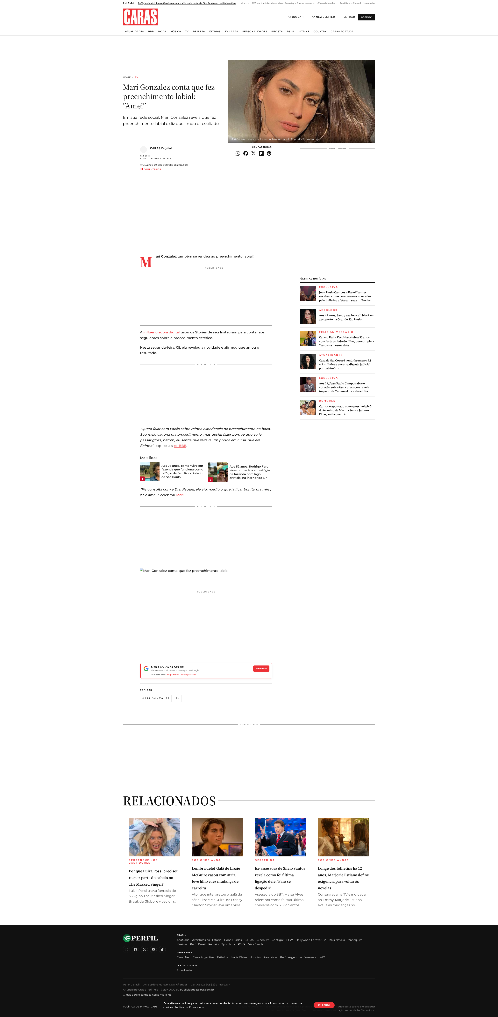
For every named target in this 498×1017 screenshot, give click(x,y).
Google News (172, 674)
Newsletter (325, 16)
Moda (162, 31)
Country (320, 31)
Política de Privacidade (140, 1006)
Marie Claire (239, 957)
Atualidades (134, 31)
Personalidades (254, 31)
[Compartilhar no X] (253, 153)
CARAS (249, 940)
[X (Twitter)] (144, 949)
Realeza (199, 31)
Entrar (349, 16)
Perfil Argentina (291, 957)
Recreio (213, 944)
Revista (277, 31)
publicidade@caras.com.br (197, 989)
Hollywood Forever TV (311, 940)
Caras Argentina (203, 957)
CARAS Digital (161, 148)
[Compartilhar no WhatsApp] (238, 153)
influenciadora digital (161, 332)
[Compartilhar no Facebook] (245, 153)
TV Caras (231, 31)
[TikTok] (162, 949)
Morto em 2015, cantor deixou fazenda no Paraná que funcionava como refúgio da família (287, 3)
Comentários (152, 169)
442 (322, 957)
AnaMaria (183, 940)
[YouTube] (153, 949)
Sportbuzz (228, 944)
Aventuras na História (206, 940)
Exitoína (222, 957)
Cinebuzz (263, 940)
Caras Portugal (343, 31)
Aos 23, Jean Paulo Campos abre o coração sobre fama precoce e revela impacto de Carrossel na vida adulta (344, 387)
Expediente (184, 970)
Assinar (366, 17)
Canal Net (183, 957)
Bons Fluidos (233, 940)
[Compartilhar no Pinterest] (269, 153)
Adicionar (261, 668)
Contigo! (278, 940)
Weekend (310, 957)
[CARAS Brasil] (140, 17)
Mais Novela (337, 940)
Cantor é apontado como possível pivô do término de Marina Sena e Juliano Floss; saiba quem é (345, 410)
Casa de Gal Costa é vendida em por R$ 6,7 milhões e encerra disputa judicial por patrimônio (345, 364)
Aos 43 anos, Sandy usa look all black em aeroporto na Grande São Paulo (346, 317)
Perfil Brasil (198, 944)
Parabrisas (270, 957)
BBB (151, 31)
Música (176, 31)
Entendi (324, 1005)
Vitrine (304, 31)
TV (187, 31)
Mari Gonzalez (156, 698)
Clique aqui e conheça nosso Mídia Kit (147, 994)
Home (127, 77)
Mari (180, 495)
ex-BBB (180, 446)
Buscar (298, 16)
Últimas (215, 31)
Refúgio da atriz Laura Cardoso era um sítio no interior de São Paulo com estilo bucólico (187, 3)
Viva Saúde (255, 944)
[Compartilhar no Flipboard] (261, 153)
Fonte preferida (188, 674)
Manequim (355, 940)
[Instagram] (126, 949)
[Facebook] (135, 949)
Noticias (255, 957)
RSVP (290, 31)
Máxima (182, 944)
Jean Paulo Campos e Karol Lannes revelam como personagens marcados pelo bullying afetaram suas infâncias (345, 296)
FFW (289, 940)
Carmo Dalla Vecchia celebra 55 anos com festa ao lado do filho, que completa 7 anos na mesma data (346, 341)
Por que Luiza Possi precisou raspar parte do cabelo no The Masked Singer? (154, 877)
